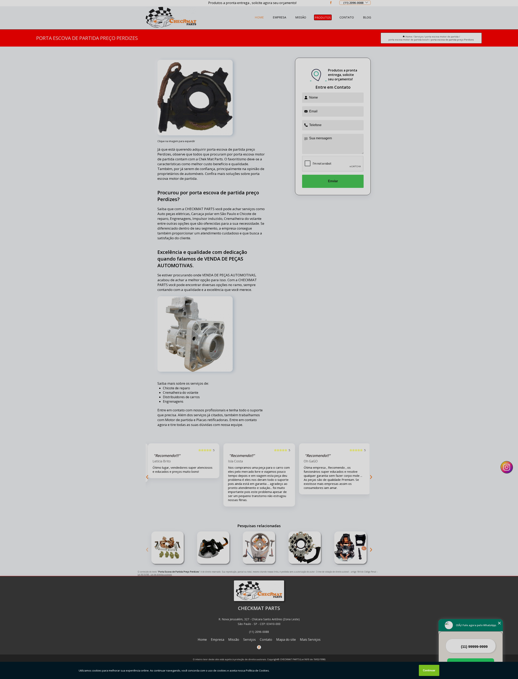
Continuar (429, 670)
